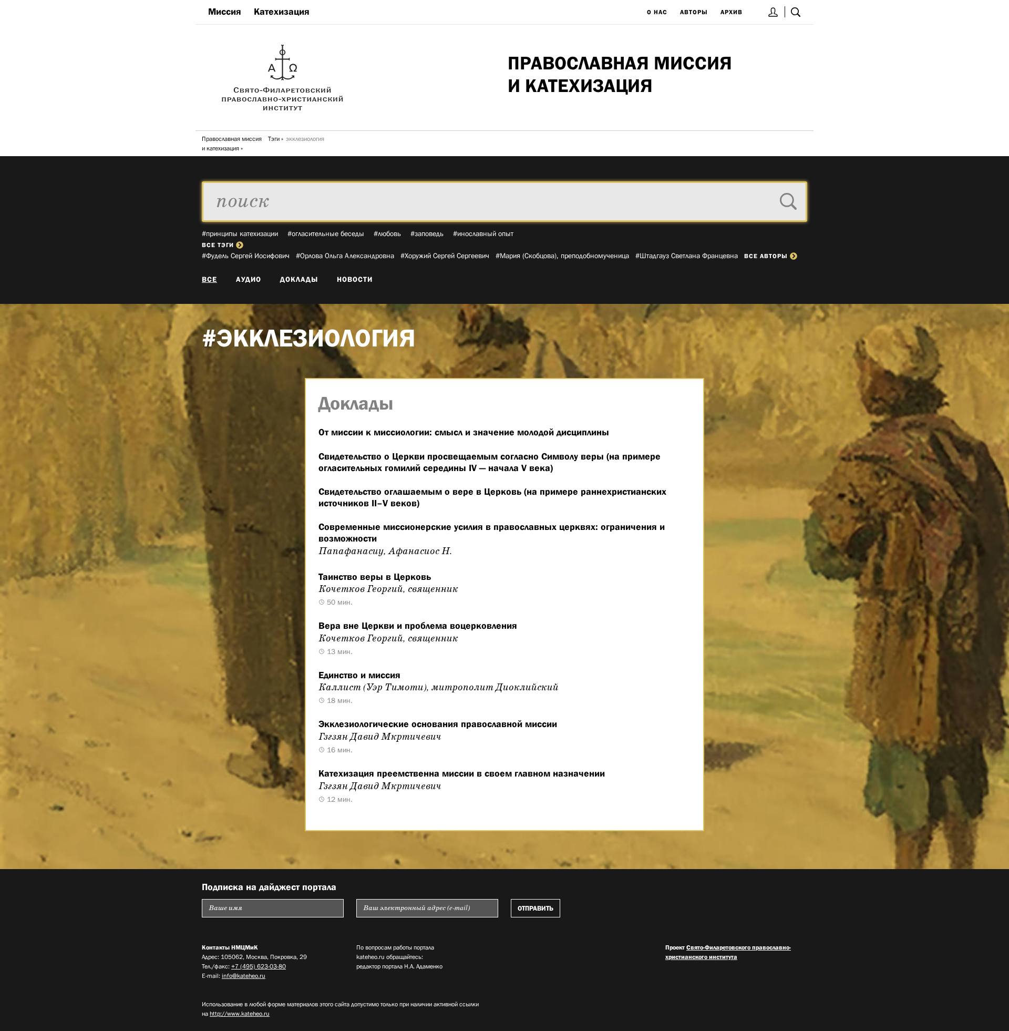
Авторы (694, 12)
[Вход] (773, 11)
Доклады (299, 279)
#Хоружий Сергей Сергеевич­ (444, 255)
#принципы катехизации (240, 233)
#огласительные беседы (325, 233)
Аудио (248, 279)
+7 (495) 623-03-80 (258, 966)
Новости (355, 279)
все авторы (766, 256)
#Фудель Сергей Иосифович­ (246, 255)
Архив (731, 12)
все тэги (218, 245)
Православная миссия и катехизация (232, 143)
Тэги (274, 138)
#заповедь (427, 233)
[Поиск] (796, 12)
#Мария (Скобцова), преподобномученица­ (562, 255)
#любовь (387, 233)
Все (209, 279)
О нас (657, 12)
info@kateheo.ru (243, 975)
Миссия (224, 11)
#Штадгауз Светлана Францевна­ (686, 255)
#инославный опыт (483, 233)
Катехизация (282, 11)
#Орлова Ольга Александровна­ (345, 255)
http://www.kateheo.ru (240, 1013)
